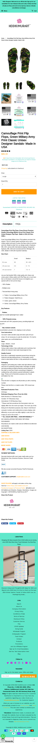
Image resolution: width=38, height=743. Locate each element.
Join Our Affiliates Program (19, 646)
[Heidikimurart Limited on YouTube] (26, 663)
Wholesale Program (19, 631)
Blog (19, 654)
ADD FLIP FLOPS (6, 442)
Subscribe (28, 676)
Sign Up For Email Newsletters (19, 649)
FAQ (19, 624)
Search (19, 604)
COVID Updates (19, 626)
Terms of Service (19, 616)
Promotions (19, 644)
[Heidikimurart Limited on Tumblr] (23, 663)
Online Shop (10, 486)
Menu (5, 11)
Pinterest (17, 488)
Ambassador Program (19, 634)
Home (2, 38)
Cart (35, 11)
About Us (19, 606)
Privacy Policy (19, 611)
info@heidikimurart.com (23, 477)
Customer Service (19, 621)
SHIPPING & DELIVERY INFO (10, 432)
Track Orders (19, 636)
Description (7, 224)
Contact (19, 639)
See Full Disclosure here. (21, 721)
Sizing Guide (19, 629)
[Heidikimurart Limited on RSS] (30, 663)
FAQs (18, 224)
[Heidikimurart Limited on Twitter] (8, 663)
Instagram (11, 488)
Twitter (23, 488)
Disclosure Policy (19, 619)
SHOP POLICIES (6, 483)
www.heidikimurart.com (21, 486)
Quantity (4, 181)
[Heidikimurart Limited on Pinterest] (15, 663)
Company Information (19, 609)
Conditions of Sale (19, 614)
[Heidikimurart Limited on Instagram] (19, 663)
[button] (6, 151)
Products (19, 641)
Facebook (4, 488)
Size (2, 173)
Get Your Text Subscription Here (19, 651)
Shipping (4, 168)
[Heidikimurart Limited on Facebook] (12, 663)
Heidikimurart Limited (25, 727)
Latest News (19, 536)
